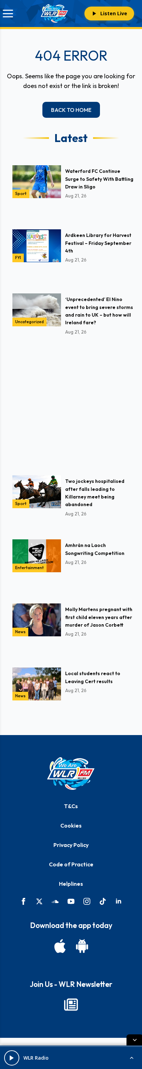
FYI (18, 257)
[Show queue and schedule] (131, 1058)
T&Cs (71, 806)
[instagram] (87, 901)
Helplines (71, 883)
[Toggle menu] (8, 13)
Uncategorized (29, 321)
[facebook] (23, 901)
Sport (21, 193)
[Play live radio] (11, 1058)
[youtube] (71, 901)
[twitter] (39, 901)
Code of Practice (71, 864)
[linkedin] (118, 901)
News (20, 631)
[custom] (55, 901)
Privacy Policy (71, 844)
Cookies (71, 825)
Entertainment (29, 567)
